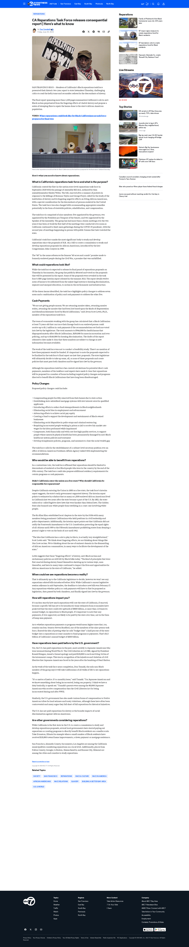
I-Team (109, 908)
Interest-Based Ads (95, 937)
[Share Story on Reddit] (93, 32)
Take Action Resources (115, 901)
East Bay (77, 4)
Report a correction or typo (40, 762)
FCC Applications (122, 937)
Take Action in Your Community (153, 912)
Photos (56, 915)
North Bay (110, 4)
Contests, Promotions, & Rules (153, 922)
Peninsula (99, 4)
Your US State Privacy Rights (71, 937)
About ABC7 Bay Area (150, 901)
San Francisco (65, 4)
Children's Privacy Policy (54, 937)
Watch (55, 912)
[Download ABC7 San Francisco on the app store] (148, 929)
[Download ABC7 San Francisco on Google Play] (160, 929)
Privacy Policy (27, 937)
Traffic (55, 908)
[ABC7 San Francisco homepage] (37, 4)
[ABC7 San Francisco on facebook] (25, 929)
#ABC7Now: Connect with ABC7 (154, 908)
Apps (55, 919)
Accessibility (146, 915)
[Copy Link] (109, 32)
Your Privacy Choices (39, 937)
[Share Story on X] (88, 32)
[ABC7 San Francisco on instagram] (36, 929)
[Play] (141, 85)
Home (55, 901)
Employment (146, 919)
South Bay (88, 4)
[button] (24, 4)
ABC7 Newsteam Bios (150, 905)
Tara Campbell (45, 29)
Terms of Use (84, 937)
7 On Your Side (112, 905)
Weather (56, 905)
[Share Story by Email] (104, 32)
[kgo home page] (29, 901)
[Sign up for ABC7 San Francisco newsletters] (41, 929)
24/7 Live (53, 4)
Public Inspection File (109, 937)
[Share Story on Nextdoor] (99, 32)
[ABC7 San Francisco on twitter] (30, 929)
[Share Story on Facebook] (83, 32)
